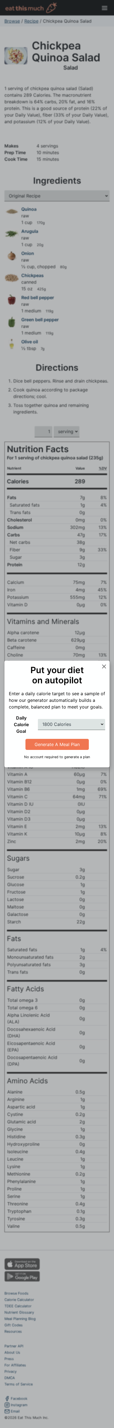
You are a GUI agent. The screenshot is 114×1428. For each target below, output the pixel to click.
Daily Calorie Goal (21, 724)
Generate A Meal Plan (57, 744)
